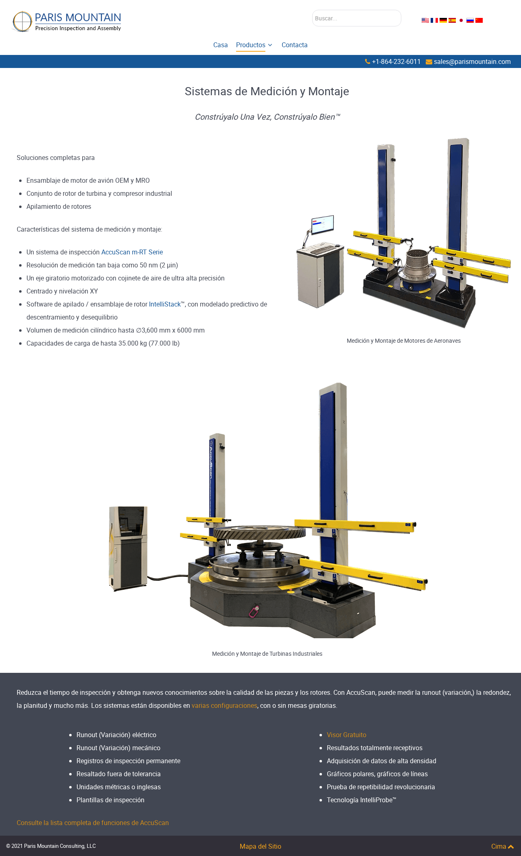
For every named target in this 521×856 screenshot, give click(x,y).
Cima (498, 846)
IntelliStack (165, 304)
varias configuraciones (224, 705)
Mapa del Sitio (260, 846)
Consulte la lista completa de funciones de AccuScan (93, 822)
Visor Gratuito (346, 734)
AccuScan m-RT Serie (132, 251)
